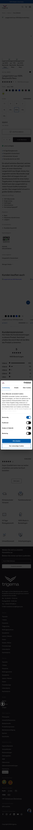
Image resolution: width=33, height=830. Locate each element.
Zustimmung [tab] (6, 387)
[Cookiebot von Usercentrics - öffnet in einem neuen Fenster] (23, 383)
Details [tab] (16, 387)
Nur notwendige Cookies (16, 446)
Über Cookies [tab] (27, 387)
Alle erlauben (16, 441)
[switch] (28, 422)
